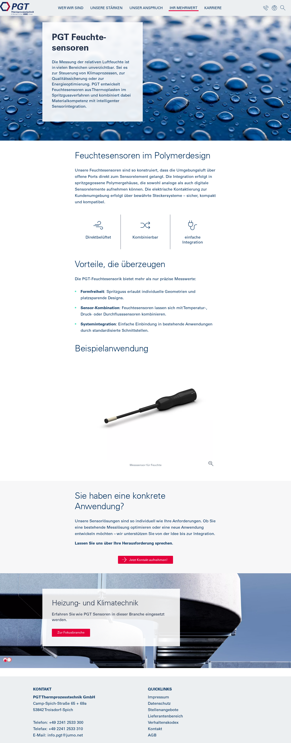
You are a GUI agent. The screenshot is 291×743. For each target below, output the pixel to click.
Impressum (158, 696)
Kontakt (155, 728)
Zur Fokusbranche (71, 632)
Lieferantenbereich (165, 715)
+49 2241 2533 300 (66, 722)
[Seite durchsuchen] (282, 8)
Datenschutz (159, 703)
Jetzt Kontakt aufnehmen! (148, 560)
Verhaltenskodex (163, 722)
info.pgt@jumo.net (65, 734)
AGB (152, 734)
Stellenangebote (163, 709)
